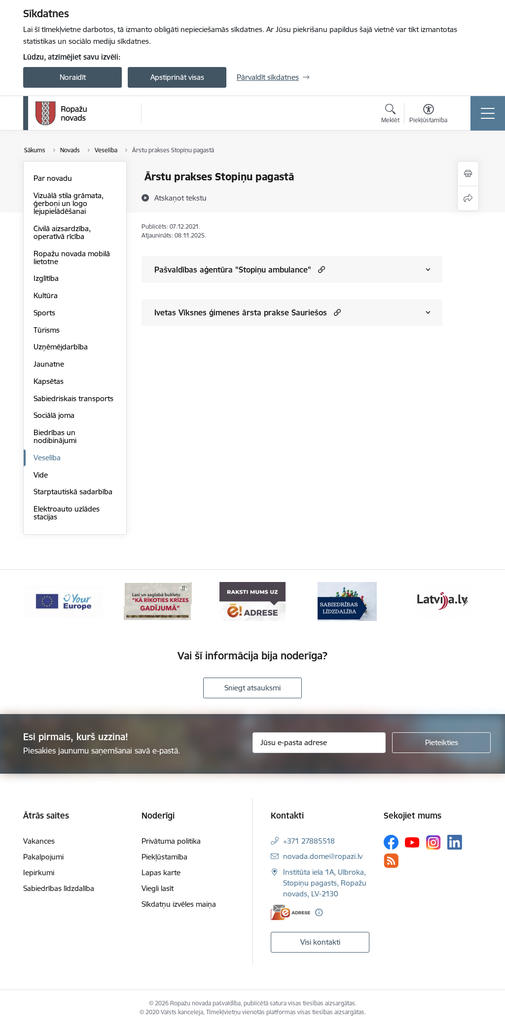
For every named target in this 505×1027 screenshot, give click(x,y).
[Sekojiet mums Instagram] (433, 842)
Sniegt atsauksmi (252, 687)
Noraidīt (73, 77)
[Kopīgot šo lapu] (468, 198)
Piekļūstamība (164, 856)
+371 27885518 (309, 841)
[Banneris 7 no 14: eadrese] (252, 601)
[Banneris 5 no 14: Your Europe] (63, 601)
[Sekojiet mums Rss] (391, 861)
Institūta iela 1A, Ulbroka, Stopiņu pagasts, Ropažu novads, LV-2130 (324, 882)
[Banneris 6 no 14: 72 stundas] (158, 601)
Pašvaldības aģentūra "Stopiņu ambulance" (232, 269)
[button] (320, 269)
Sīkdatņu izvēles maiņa (179, 904)
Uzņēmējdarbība (61, 346)
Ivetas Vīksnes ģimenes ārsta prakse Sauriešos (240, 312)
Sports (44, 312)
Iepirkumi (38, 872)
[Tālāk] (465, 602)
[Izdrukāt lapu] (468, 174)
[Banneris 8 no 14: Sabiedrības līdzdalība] (347, 601)
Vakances (39, 841)
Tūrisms (47, 330)
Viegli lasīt (158, 888)
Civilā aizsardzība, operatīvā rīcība (62, 232)
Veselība (47, 457)
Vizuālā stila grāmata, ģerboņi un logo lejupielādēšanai (69, 203)
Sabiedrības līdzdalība (58, 888)
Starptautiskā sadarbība (73, 491)
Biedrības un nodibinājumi (55, 436)
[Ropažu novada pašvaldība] (61, 113)
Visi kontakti (320, 942)
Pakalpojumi (43, 856)
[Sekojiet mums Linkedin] (454, 842)
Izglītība (46, 278)
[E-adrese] (290, 912)
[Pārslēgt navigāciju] (487, 113)
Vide (41, 474)
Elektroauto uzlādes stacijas (67, 512)
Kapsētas (49, 381)
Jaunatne (49, 364)
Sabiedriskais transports (73, 398)
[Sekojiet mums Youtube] (412, 842)
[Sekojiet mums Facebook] (391, 842)
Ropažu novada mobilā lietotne (72, 257)
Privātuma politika (171, 841)
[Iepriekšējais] (39, 602)
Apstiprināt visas (177, 77)
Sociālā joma (54, 415)
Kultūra (46, 295)
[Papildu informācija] (319, 912)
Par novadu (53, 178)
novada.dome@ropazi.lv (322, 856)
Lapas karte (161, 872)
